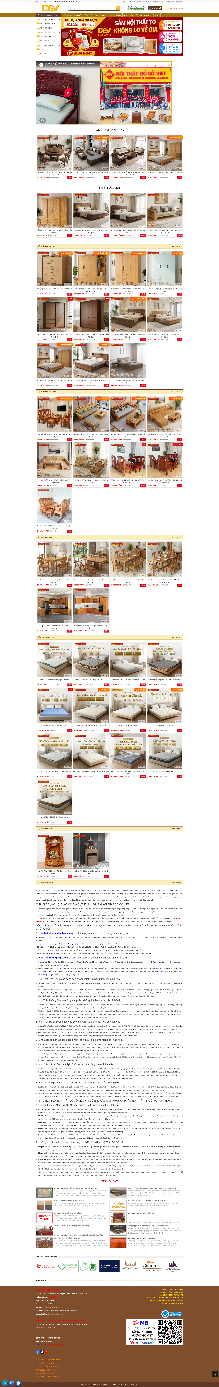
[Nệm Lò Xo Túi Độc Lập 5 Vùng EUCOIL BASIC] (91, 677)
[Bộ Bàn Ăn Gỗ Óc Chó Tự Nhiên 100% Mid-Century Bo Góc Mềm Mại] (164, 210)
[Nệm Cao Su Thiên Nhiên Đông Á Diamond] (54, 677)
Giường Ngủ (67, 15)
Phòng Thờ (148, 15)
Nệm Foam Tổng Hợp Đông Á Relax (54, 725)
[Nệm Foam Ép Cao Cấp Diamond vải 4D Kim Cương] (54, 768)
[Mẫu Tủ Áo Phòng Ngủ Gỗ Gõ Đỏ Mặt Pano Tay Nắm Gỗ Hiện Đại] (54, 210)
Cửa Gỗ (42, 49)
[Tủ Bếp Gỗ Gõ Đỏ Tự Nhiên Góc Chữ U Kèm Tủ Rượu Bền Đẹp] (54, 623)
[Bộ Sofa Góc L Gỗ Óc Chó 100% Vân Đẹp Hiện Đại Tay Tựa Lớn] (128, 210)
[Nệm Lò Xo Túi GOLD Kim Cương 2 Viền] (54, 814)
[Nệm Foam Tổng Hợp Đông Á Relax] (54, 722)
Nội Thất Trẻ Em (45, 36)
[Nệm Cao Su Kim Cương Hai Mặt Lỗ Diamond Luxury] (91, 768)
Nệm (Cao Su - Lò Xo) (47, 32)
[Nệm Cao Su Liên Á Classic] (128, 722)
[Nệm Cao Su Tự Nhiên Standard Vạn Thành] (91, 722)
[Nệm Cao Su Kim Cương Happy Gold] (164, 722)
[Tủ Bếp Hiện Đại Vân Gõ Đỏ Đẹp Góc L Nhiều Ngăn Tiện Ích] (91, 623)
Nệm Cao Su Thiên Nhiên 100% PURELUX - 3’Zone (128, 680)
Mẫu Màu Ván (147, 1)
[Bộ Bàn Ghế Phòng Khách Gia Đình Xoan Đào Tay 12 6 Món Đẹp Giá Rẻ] (128, 477)
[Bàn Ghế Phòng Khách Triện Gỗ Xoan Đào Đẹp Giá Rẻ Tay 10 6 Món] (164, 477)
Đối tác (161, 1)
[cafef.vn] (173, 1266)
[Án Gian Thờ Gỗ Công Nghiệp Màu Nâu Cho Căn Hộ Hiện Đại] (91, 868)
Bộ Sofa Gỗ (88, 15)
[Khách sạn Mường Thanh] (46, 1266)
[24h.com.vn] (131, 1266)
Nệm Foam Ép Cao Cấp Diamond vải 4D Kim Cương (54, 771)
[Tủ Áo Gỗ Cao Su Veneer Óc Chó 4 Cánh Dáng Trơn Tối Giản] (91, 331)
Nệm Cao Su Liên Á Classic (128, 725)
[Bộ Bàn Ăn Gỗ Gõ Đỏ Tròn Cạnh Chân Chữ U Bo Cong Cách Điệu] (164, 577)
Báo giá (155, 1)
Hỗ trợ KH (179, 1)
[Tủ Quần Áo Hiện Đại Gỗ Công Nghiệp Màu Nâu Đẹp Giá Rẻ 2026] (164, 153)
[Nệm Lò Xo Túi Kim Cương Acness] (164, 768)
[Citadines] (67, 1266)
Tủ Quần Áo (78, 15)
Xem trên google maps (55, 1314)
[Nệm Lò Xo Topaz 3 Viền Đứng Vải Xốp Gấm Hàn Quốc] (128, 768)
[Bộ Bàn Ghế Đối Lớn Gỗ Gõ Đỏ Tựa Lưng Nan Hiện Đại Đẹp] (128, 153)
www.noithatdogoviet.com (50, 1307)
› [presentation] (179, 35)
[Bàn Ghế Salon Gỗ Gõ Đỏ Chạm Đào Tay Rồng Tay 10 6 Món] (54, 523)
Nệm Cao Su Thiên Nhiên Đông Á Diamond (54, 680)
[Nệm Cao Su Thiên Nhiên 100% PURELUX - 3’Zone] (128, 677)
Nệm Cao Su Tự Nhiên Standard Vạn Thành (91, 725)
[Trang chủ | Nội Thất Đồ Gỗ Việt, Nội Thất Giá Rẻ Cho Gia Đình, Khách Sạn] (50, 11)
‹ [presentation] (64, 35)
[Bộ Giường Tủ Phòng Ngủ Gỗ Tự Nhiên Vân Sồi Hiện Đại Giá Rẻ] (54, 377)
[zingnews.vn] (152, 1266)
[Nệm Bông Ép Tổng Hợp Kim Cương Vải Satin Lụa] (164, 677)
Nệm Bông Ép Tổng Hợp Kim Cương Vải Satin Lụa (165, 680)
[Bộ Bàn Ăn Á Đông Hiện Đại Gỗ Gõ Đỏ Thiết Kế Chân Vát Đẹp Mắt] (128, 577)
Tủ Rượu (111, 15)
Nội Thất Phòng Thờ (47, 41)
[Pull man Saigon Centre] (109, 1266)
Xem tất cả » (176, 246)
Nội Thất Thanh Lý (46, 54)
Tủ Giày (118, 15)
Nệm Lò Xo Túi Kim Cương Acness (164, 771)
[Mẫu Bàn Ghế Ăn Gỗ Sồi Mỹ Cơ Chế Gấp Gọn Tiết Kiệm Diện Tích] (91, 577)
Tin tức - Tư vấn (170, 1)
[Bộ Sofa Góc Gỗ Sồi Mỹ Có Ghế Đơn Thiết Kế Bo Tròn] (91, 153)
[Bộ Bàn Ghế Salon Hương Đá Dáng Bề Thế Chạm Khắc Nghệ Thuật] (54, 431)
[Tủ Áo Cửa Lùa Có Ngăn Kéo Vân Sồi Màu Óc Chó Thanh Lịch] (54, 331)
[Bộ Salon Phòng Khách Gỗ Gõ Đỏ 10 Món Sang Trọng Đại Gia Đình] (54, 153)
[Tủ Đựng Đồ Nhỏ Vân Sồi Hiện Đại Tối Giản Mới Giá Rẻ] (54, 286)
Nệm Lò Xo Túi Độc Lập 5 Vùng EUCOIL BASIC (91, 680)
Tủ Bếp (157, 15)
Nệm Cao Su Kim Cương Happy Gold (164, 725)
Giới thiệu (139, 1)
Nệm (131, 15)
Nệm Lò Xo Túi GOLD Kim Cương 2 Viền (54, 817)
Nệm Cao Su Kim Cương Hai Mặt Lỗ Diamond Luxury (91, 771)
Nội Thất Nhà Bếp (46, 28)
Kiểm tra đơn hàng (129, 1)
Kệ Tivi (125, 15)
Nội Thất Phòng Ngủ (46, 19)
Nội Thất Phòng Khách (47, 24)
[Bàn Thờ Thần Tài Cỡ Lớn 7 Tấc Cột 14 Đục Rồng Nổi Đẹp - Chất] (54, 868)
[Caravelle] (88, 1266)
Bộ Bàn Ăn (138, 15)
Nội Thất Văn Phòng (46, 45)
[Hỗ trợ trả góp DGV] (122, 36)
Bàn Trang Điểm (100, 15)
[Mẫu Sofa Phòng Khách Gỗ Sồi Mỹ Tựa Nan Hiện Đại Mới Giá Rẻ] (91, 210)
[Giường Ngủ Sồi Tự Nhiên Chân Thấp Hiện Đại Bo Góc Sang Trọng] (164, 331)
